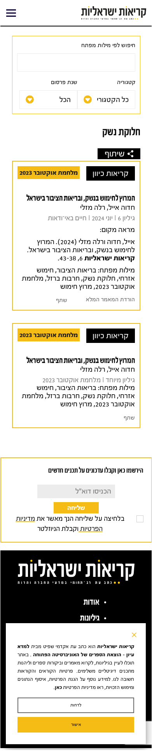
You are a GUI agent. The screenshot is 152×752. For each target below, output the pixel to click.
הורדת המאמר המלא (110, 299)
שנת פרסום (64, 82)
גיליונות (90, 618)
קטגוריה (126, 82)
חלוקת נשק (99, 278)
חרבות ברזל (63, 278)
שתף (61, 300)
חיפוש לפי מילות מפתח (108, 45)
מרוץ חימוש (76, 287)
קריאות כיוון (111, 173)
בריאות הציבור (76, 270)
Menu (11, 13)
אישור (76, 724)
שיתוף (115, 154)
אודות (92, 602)
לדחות (76, 705)
